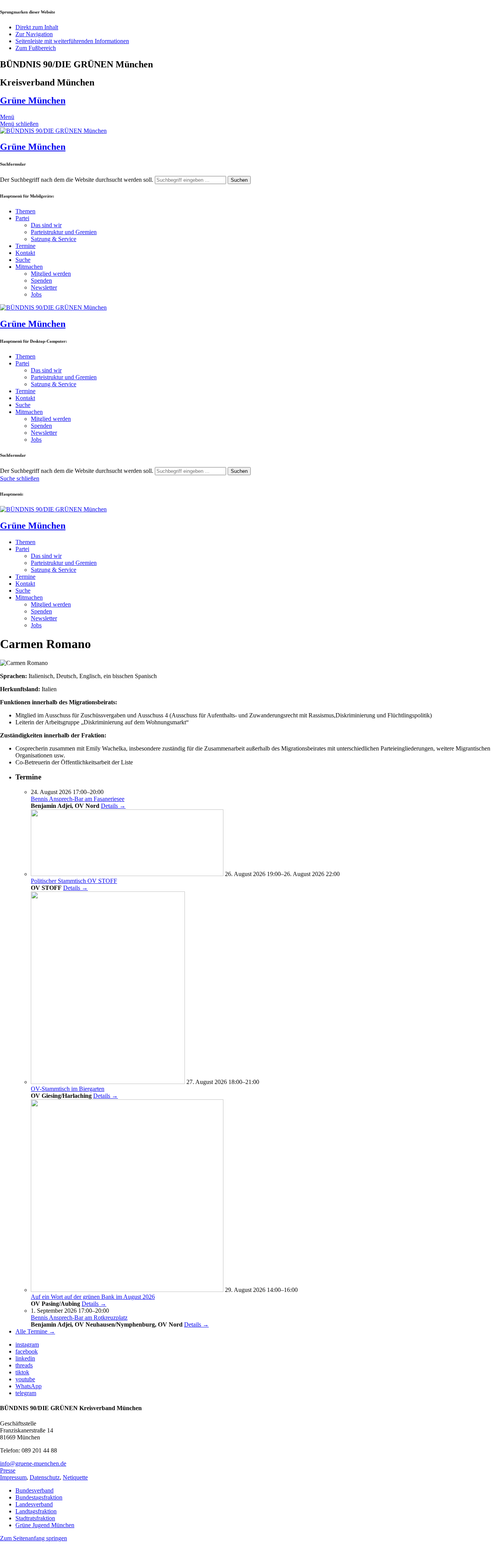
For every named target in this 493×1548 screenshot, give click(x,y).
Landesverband (34, 1504)
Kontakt (25, 253)
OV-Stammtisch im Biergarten (67, 1089)
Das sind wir (46, 225)
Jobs (36, 294)
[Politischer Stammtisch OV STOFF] (127, 874)
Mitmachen (29, 266)
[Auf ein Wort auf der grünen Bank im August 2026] (127, 1290)
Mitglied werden (51, 273)
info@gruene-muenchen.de (33, 1463)
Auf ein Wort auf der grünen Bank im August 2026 (93, 1296)
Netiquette (75, 1477)
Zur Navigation (34, 34)
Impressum (13, 1477)
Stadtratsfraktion (35, 1518)
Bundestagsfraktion (38, 1497)
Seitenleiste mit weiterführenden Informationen (72, 41)
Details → (113, 805)
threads (24, 1365)
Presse (7, 1470)
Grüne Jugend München (44, 1525)
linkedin (25, 1358)
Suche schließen (19, 478)
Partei (22, 218)
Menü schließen (19, 124)
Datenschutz (45, 1477)
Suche (22, 259)
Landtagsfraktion (36, 1511)
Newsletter (44, 287)
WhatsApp (28, 1386)
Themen (25, 211)
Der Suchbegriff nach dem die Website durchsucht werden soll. (76, 179)
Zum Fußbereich (35, 48)
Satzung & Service (53, 239)
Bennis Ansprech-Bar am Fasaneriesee (77, 799)
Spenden (41, 280)
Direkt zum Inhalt (36, 27)
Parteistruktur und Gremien (64, 232)
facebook (26, 1351)
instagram (27, 1344)
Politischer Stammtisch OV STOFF (74, 881)
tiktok (22, 1372)
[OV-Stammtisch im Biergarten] (108, 1082)
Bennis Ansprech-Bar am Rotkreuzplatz (79, 1317)
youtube (25, 1379)
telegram (25, 1393)
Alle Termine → (35, 1331)
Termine (25, 246)
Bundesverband (34, 1490)
